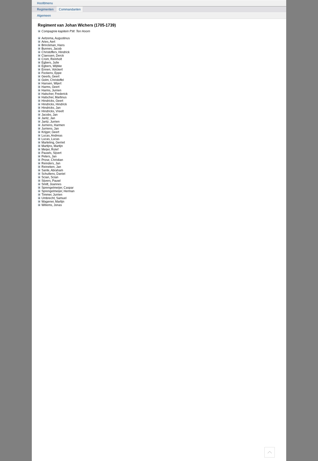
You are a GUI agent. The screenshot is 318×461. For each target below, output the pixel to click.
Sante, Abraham (52, 170)
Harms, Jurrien (51, 90)
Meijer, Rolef (49, 149)
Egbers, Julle (50, 62)
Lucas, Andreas (51, 135)
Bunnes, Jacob (51, 48)
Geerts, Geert (50, 76)
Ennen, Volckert (52, 69)
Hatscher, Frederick (54, 94)
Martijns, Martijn (52, 146)
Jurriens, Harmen (53, 125)
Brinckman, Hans (53, 45)
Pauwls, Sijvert (51, 153)
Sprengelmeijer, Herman (58, 191)
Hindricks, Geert (52, 101)
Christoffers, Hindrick (55, 52)
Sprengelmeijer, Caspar (57, 187)
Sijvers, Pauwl (51, 180)
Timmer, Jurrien (51, 194)
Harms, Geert (50, 87)
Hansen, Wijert (51, 83)
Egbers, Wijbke (51, 66)
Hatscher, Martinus (54, 97)
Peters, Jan (49, 156)
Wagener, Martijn (52, 201)
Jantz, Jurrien (50, 121)
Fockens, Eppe (51, 73)
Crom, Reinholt (51, 59)
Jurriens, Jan (50, 128)
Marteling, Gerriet (53, 142)
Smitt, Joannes (51, 184)
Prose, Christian (52, 160)
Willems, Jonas (51, 205)
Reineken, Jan (51, 167)
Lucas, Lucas (50, 139)
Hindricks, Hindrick (54, 104)
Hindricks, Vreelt (52, 111)
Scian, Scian (49, 177)
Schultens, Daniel (53, 174)
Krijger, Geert (50, 132)
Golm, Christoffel (52, 80)
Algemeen (44, 15)
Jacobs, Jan (49, 114)
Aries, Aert (48, 41)
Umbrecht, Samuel (54, 198)
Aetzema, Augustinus (55, 38)
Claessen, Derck (52, 55)
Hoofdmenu (45, 3)
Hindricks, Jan (51, 107)
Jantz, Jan (48, 118)
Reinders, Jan (50, 163)
